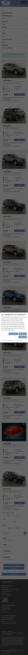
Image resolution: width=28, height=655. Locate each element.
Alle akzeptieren (13, 333)
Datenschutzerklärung (7, 340)
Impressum (18, 340)
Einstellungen (23, 337)
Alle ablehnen (23, 333)
